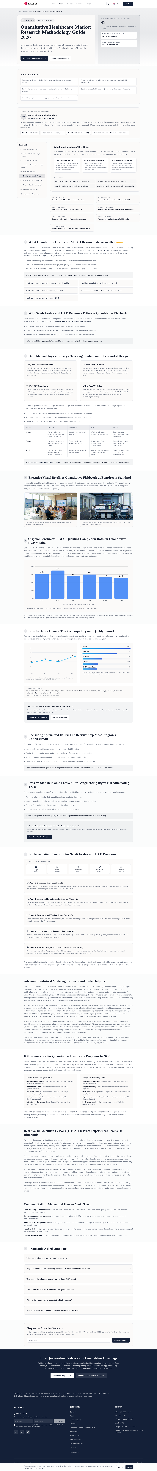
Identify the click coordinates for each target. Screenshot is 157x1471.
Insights (89, 4)
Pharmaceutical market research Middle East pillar (101, 290)
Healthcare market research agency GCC (42, 298)
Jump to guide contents (60, 58)
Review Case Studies (59, 717)
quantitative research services (46, 462)
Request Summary (121, 1340)
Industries (79, 4)
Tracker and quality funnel (31, 176)
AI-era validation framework (31, 185)
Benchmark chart (28, 171)
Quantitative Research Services (91, 1375)
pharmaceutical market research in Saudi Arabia (74, 321)
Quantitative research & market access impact (110, 133)
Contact (128, 4)
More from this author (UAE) (78, 133)
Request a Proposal (61, 1375)
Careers (73, 1447)
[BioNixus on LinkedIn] (16, 1432)
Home (53, 4)
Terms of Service (137, 1463)
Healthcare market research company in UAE (99, 283)
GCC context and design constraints (30, 155)
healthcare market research (93, 250)
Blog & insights (75, 1439)
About (61, 4)
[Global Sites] (108, 4)
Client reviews (75, 1420)
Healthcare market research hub (82, 1428)
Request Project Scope (37, 717)
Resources (27, 11)
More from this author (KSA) (53, 133)
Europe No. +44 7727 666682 (126, 1427)
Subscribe (59, 1421)
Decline (120, 1467)
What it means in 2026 (29, 149)
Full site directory (76, 1443)
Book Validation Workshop (38, 837)
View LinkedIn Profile (30, 133)
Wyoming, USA (120, 1415)
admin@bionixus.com (123, 1412)
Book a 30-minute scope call (33, 58)
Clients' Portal (74, 1452)
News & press (75, 1435)
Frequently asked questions (31, 194)
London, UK (119, 1423)
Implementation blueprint (30, 189)
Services (70, 4)
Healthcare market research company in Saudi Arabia (47, 283)
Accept (129, 1467)
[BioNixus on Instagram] (28, 1432)
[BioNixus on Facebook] (22, 1432)
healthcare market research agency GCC (40, 256)
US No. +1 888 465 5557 (124, 1419)
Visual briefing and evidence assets (32, 166)
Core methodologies (29, 160)
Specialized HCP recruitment (32, 180)
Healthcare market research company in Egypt (44, 290)
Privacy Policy (36, 1426)
